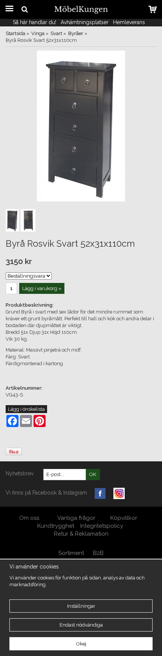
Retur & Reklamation (81, 533)
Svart (56, 33)
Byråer (75, 33)
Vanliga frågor (76, 518)
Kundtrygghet (55, 525)
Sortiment (71, 553)
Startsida (15, 33)
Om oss (30, 518)
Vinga (37, 33)
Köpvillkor (123, 518)
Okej (81, 644)
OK (92, 474)
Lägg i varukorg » (41, 288)
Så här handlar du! (34, 22)
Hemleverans (130, 22)
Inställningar (81, 606)
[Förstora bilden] (81, 126)
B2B (98, 553)
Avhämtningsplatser (85, 22)
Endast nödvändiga (81, 625)
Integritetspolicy (101, 525)
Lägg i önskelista (26, 409)
